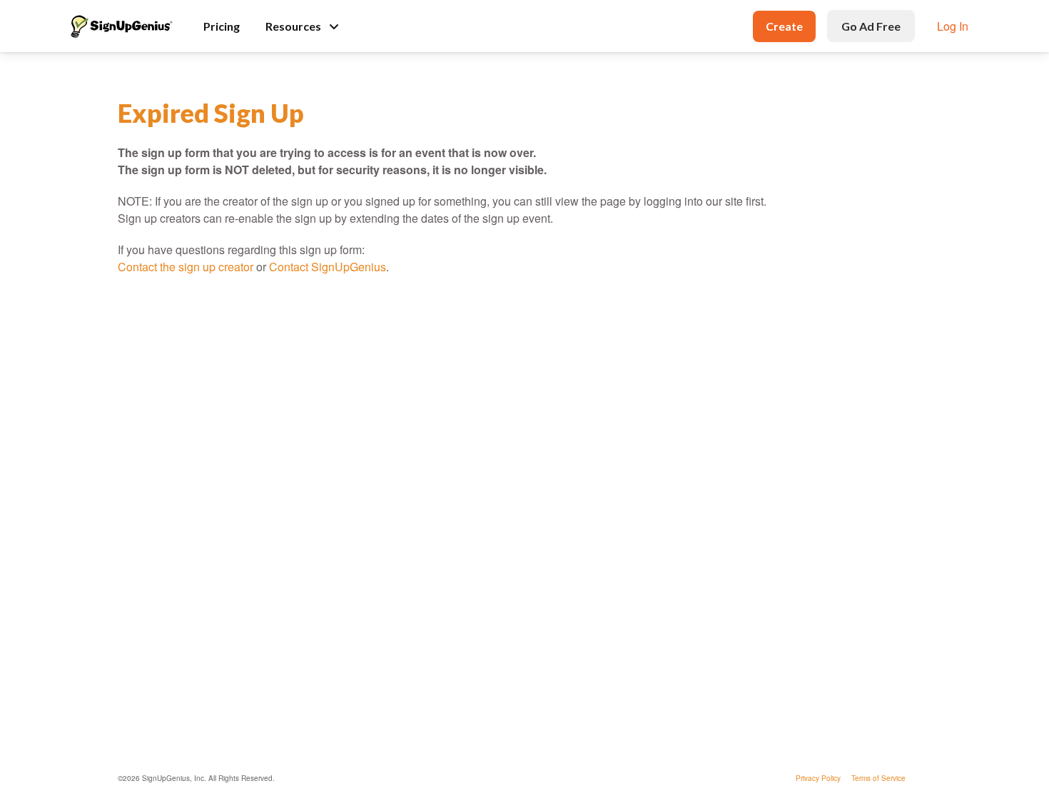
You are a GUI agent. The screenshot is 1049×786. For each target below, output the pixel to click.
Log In (952, 26)
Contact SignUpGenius (327, 266)
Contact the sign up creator (185, 266)
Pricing (221, 26)
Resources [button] (293, 26)
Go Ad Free (871, 26)
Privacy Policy (818, 778)
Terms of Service (878, 778)
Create (784, 26)
